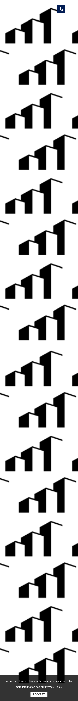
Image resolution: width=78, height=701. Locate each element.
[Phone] (61, 9)
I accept (39, 694)
